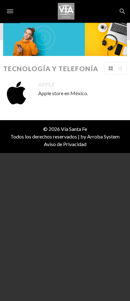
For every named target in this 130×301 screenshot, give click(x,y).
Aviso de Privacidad (65, 144)
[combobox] (127, 11)
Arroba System (103, 136)
